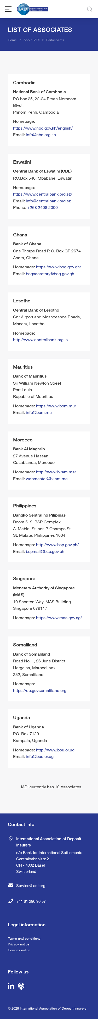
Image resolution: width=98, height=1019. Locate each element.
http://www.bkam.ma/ (56, 471)
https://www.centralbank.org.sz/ (42, 193)
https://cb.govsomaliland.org (39, 690)
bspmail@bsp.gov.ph (45, 551)
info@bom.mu (39, 412)
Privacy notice (18, 944)
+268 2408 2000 (42, 207)
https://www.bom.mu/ (56, 405)
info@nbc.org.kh (41, 134)
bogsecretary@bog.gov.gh (50, 273)
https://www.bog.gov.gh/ (58, 266)
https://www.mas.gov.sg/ (59, 617)
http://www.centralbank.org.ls (40, 339)
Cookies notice (19, 950)
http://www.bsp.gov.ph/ (57, 544)
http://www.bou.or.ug (55, 749)
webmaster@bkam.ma (47, 478)
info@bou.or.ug (40, 756)
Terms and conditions (24, 938)
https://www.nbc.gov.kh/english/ (43, 127)
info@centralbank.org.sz (48, 200)
